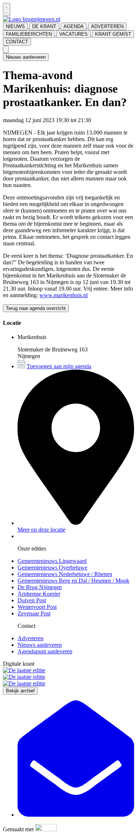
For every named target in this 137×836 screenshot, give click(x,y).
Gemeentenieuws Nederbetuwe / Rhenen (65, 574)
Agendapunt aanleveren (45, 651)
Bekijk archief (20, 690)
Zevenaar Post (34, 613)
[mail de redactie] (76, 815)
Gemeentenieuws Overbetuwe (52, 567)
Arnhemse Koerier (39, 594)
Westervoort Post (37, 607)
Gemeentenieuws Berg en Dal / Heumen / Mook (73, 581)
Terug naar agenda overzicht (36, 308)
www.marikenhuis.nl (63, 295)
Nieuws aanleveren (26, 57)
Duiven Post (32, 600)
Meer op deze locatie (41, 529)
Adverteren (30, 638)
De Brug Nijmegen (40, 587)
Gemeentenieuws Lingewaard (52, 561)
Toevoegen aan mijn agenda (59, 366)
